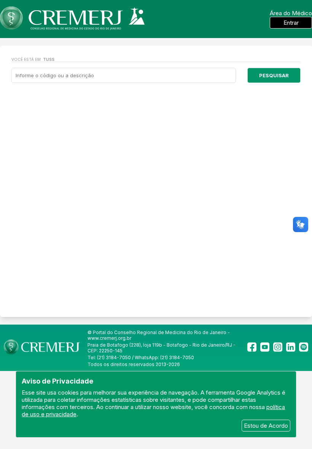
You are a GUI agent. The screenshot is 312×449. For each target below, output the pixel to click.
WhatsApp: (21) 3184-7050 (164, 357)
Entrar (291, 22)
